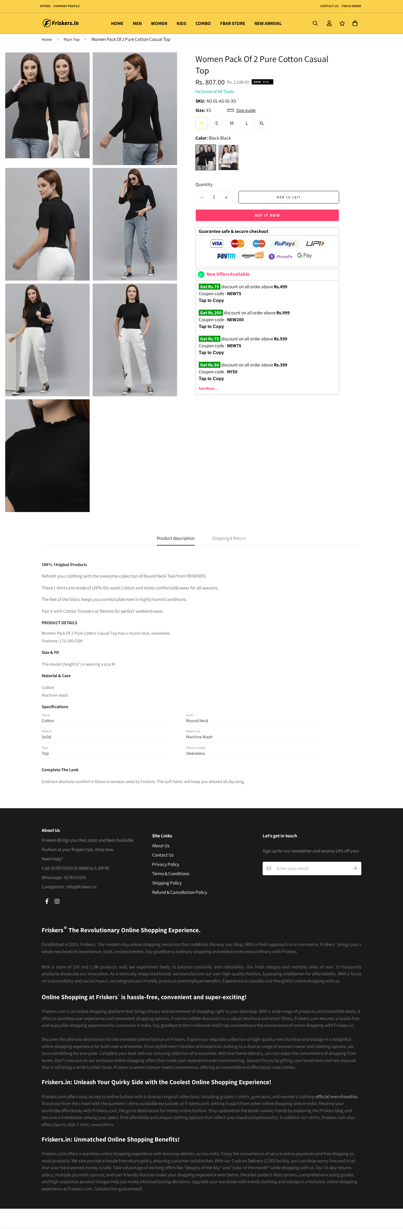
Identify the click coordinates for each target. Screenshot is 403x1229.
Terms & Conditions (170, 874)
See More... (208, 388)
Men (137, 23)
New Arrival (268, 23)
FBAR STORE (232, 23)
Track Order (351, 6)
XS (201, 123)
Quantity (203, 184)
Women (159, 23)
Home (117, 23)
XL (261, 123)
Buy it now (267, 215)
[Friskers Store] (61, 23)
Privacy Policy (165, 864)
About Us (160, 846)
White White (228, 157)
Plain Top (72, 39)
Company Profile (66, 6)
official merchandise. (337, 1097)
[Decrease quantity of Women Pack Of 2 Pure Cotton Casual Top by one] (202, 197)
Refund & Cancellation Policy (179, 892)
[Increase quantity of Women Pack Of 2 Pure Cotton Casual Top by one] (226, 197)
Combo (203, 23)
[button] (353, 23)
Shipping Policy (167, 883)
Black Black (205, 157)
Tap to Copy (211, 300)
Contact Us (329, 6)
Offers (45, 6)
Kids (181, 23)
